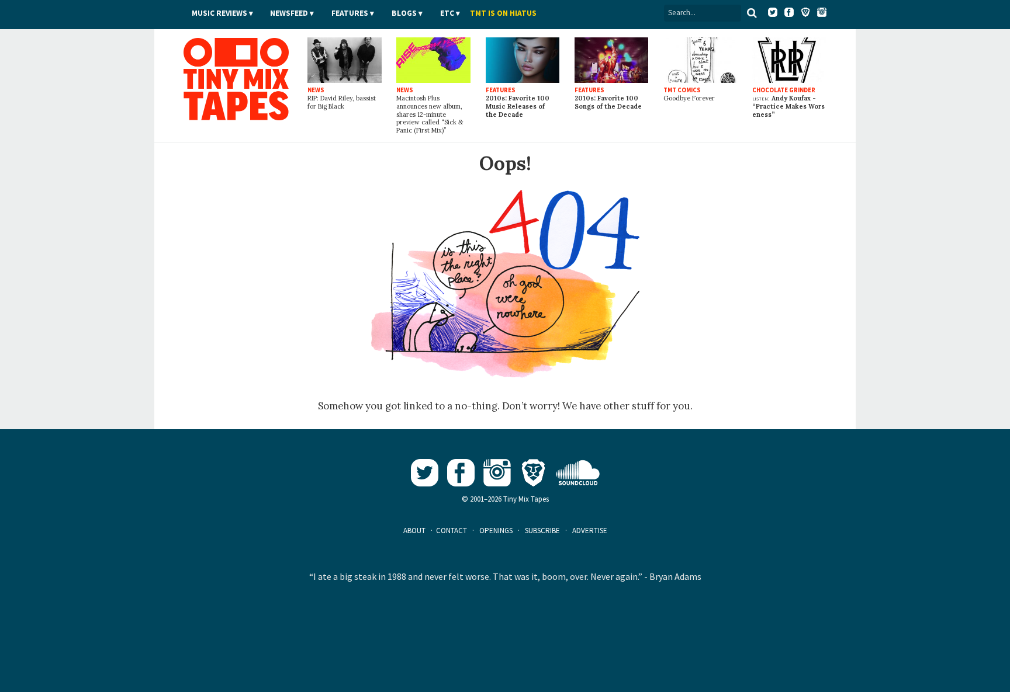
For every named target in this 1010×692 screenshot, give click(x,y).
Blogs (404, 13)
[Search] (752, 13)
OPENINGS (496, 530)
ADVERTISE (589, 530)
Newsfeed (289, 13)
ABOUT (414, 530)
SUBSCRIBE (542, 530)
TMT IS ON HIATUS (503, 13)
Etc (447, 13)
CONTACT (451, 530)
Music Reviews (219, 13)
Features (349, 13)
